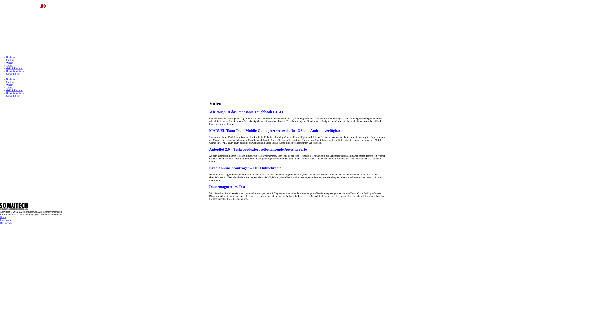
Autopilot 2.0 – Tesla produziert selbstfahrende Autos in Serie (258, 149)
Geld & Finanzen (14, 68)
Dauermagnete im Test (227, 187)
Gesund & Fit (13, 74)
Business (10, 57)
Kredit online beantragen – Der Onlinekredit (245, 168)
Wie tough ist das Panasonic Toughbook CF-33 (246, 112)
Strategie (10, 60)
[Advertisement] (297, 31)
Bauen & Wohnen (15, 71)
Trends (9, 65)
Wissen (9, 62)
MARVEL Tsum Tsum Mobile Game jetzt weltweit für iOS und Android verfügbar (274, 131)
